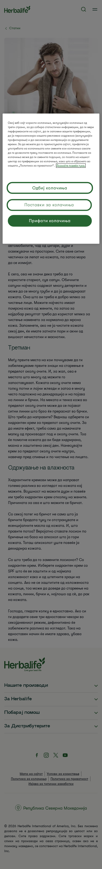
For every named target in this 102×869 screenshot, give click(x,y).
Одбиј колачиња (50, 188)
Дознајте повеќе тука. (70, 165)
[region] (51, 178)
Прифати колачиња (49, 220)
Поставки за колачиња (49, 204)
